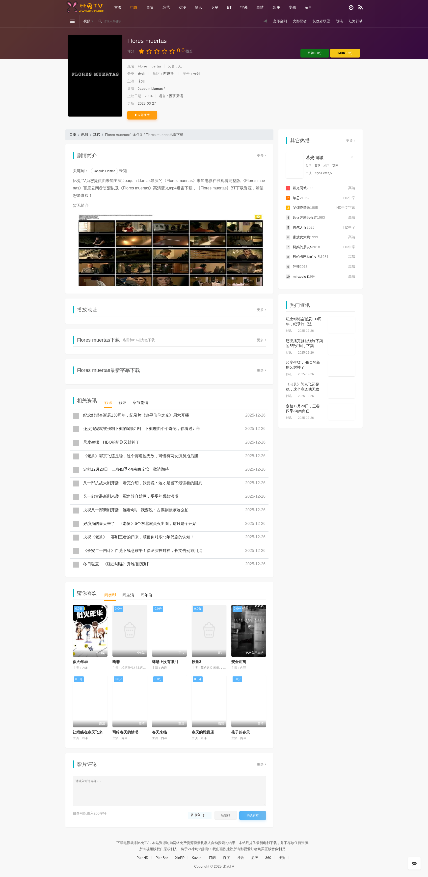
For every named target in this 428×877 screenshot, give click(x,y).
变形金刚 (280, 21)
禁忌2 (321, 198)
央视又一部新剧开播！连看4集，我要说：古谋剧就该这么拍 (135, 510)
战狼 (339, 21)
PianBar (162, 858)
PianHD (142, 858)
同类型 (110, 595)
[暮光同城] (294, 165)
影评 (276, 7)
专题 (292, 7)
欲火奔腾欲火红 (321, 217)
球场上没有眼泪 (165, 662)
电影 (134, 7)
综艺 (166, 7)
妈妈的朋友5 (321, 247)
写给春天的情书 (125, 732)
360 (268, 858)
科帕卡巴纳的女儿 (321, 257)
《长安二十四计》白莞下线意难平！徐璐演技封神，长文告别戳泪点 (142, 550)
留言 (308, 7)
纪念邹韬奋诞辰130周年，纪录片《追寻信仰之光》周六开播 (136, 415)
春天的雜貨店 (203, 732)
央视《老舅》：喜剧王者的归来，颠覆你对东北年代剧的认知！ (138, 537)
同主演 (128, 595)
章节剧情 (140, 402)
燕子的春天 (240, 732)
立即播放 (143, 115)
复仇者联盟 (321, 21)
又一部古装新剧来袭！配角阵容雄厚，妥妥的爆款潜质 (130, 496)
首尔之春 (321, 227)
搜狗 (281, 858)
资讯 (198, 7)
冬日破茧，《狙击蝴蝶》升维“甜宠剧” (116, 564)
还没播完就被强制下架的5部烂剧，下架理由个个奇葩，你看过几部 (141, 428)
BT (229, 7)
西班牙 (168, 74)
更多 (261, 155)
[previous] (78, 243)
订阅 (212, 858)
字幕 (244, 7)
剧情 (260, 7)
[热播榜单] (360, 7)
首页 (118, 7)
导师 (321, 267)
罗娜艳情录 (321, 208)
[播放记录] (351, 7)
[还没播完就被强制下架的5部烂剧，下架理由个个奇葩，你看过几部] (341, 346)
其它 (96, 135)
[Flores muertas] (95, 76)
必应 (254, 858)
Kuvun (197, 858)
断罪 (116, 662)
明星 (214, 7)
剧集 (150, 7)
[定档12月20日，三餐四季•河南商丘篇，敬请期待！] (341, 412)
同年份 (146, 595)
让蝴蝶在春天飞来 (88, 732)
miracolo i (320, 276)
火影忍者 (300, 21)
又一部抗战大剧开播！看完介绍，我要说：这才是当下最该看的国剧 (142, 483)
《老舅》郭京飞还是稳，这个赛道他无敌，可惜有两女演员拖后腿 (140, 456)
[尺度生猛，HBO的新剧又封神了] (341, 368)
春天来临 (159, 732)
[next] (260, 243)
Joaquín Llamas (150, 89)
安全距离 (238, 662)
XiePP (180, 858)
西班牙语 (176, 96)
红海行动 (356, 21)
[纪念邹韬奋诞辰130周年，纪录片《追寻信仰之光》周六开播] (341, 325)
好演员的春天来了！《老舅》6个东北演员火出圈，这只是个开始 (139, 523)
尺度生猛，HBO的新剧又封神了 (111, 442)
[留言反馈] (414, 863)
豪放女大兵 (321, 237)
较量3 (196, 662)
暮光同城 (314, 157)
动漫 (182, 7)
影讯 (108, 402)
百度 (226, 858)
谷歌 (240, 858)
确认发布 (253, 815)
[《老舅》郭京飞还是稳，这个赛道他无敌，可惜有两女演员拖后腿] (341, 390)
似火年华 (80, 662)
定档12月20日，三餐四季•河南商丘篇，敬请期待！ (128, 469)
